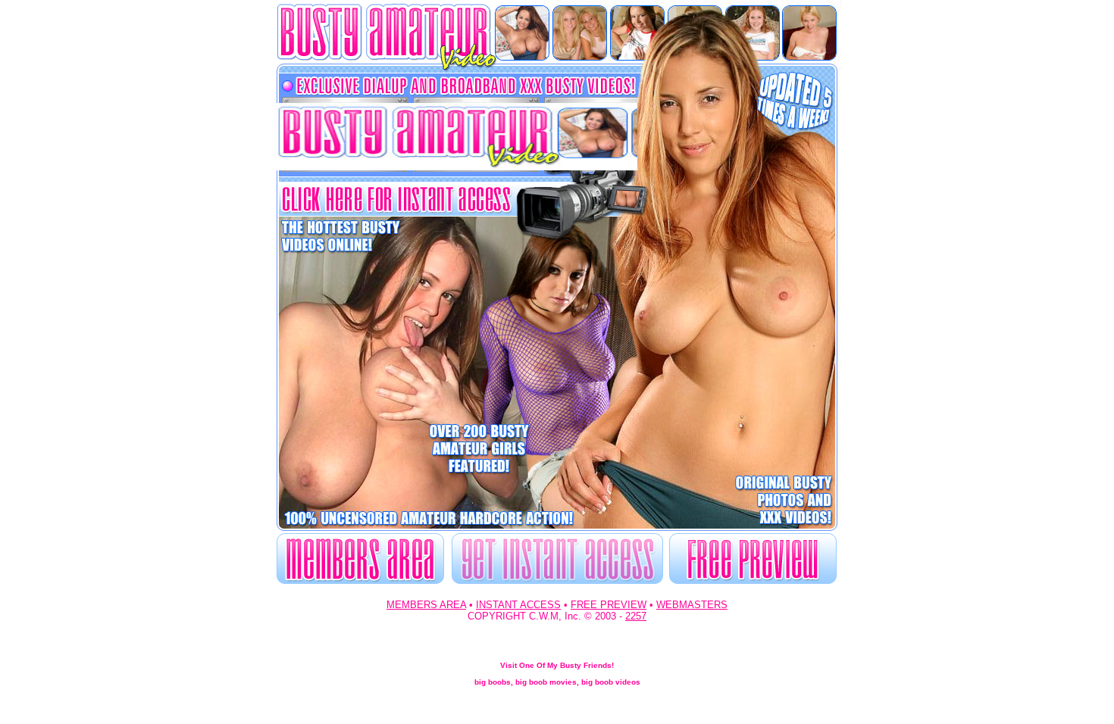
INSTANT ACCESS (518, 604)
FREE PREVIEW (608, 604)
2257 (635, 616)
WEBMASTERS (692, 604)
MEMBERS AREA (426, 604)
